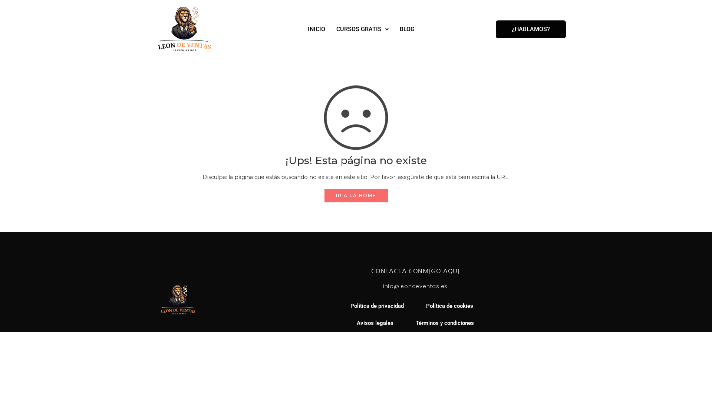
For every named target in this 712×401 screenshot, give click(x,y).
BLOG (407, 29)
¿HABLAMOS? (531, 29)
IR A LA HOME (356, 195)
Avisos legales (375, 323)
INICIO (316, 29)
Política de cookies (449, 306)
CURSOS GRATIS (359, 29)
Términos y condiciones (445, 323)
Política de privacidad (377, 306)
